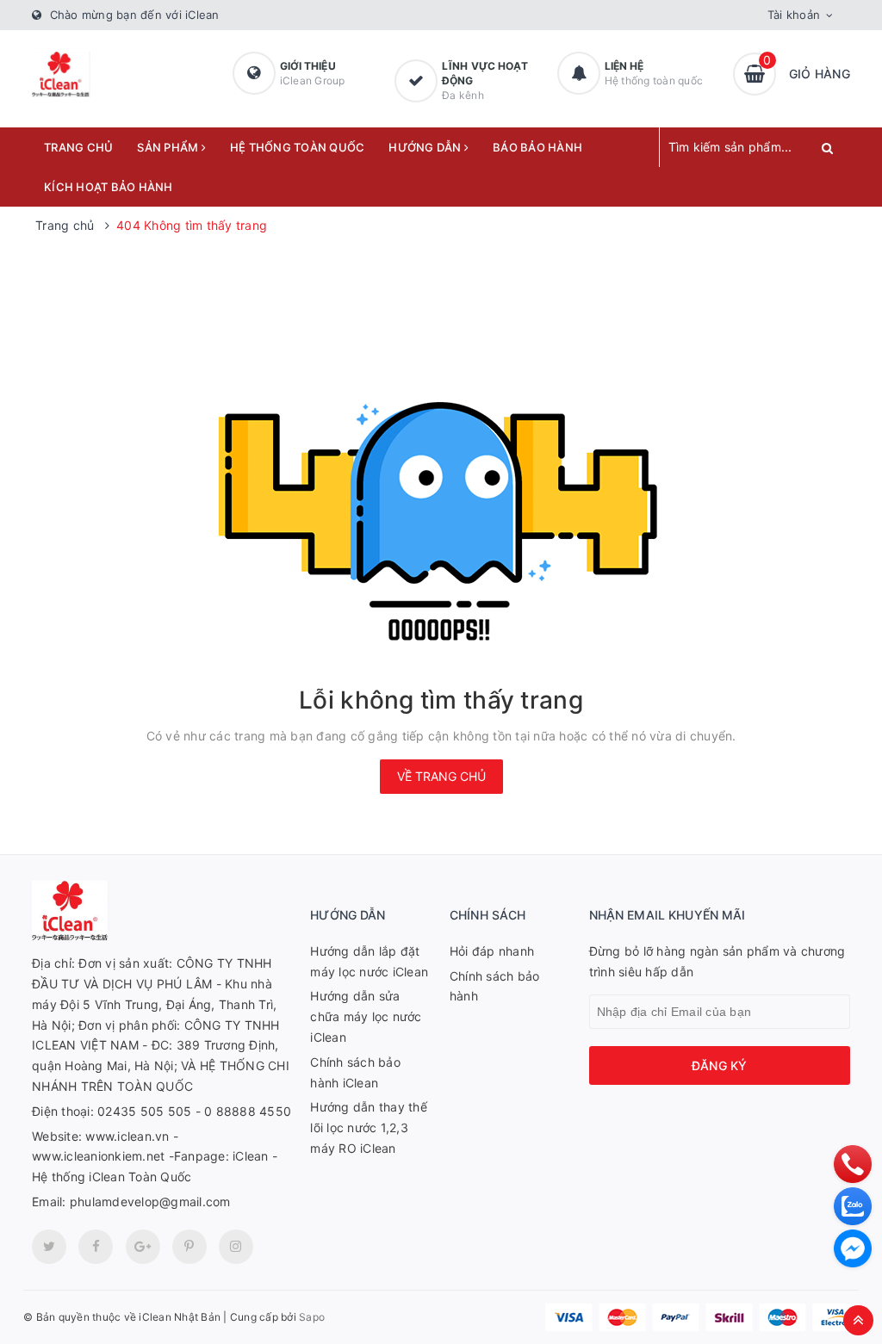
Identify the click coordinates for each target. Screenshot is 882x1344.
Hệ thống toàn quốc (297, 147)
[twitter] (49, 1246)
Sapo (312, 1316)
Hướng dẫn (426, 147)
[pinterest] (236, 1246)
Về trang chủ (441, 776)
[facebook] (95, 1246)
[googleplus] (143, 1246)
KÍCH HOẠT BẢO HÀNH (108, 187)
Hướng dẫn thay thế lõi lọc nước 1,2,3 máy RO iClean (368, 1127)
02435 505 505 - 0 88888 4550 (194, 1111)
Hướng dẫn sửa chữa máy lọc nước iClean (365, 1016)
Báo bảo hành (537, 147)
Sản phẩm (169, 147)
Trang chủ (78, 147)
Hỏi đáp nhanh (492, 951)
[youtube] (189, 1246)
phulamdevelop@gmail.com (150, 1201)
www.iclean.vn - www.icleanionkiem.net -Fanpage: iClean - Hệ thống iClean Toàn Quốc (154, 1157)
